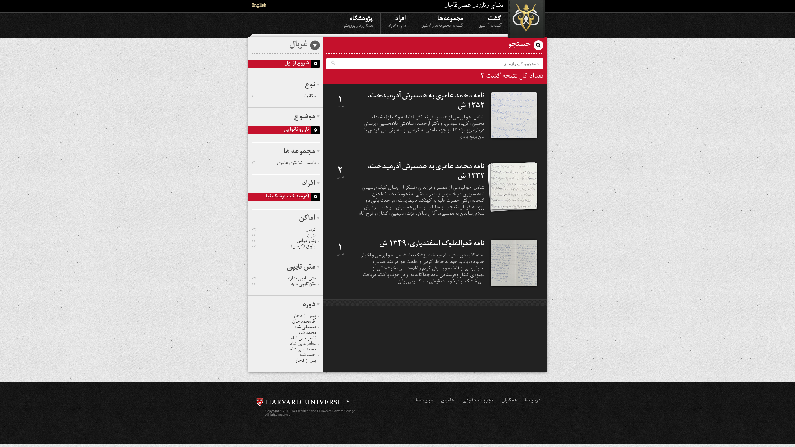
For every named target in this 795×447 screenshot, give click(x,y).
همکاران (509, 400)
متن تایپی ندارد (284, 279)
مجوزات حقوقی (477, 400)
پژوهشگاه (358, 21)
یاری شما (424, 400)
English (259, 6)
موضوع (304, 117)
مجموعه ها (442, 21)
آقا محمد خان (304, 322)
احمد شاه (308, 356)
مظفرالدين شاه (303, 344)
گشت (490, 21)
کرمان (284, 230)
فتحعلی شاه (305, 328)
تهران (284, 236)
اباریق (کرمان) (284, 247)
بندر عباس (284, 241)
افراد (397, 21)
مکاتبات (284, 97)
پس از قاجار (305, 361)
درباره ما (532, 400)
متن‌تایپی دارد (284, 284)
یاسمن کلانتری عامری (284, 163)
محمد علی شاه (303, 350)
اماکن (307, 219)
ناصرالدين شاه (303, 339)
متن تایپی (301, 267)
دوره (309, 305)
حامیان (448, 400)
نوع (310, 85)
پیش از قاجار (304, 316)
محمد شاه (307, 333)
